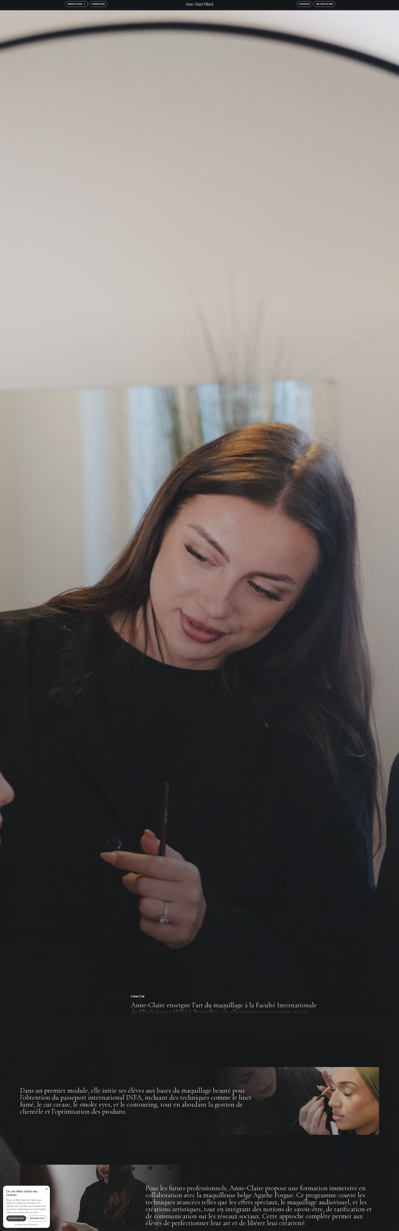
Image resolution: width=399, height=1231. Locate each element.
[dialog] (26, 1207)
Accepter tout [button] (16, 1218)
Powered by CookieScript (26, 1224)
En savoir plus (31, 1212)
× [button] (46, 1189)
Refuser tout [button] (37, 1218)
